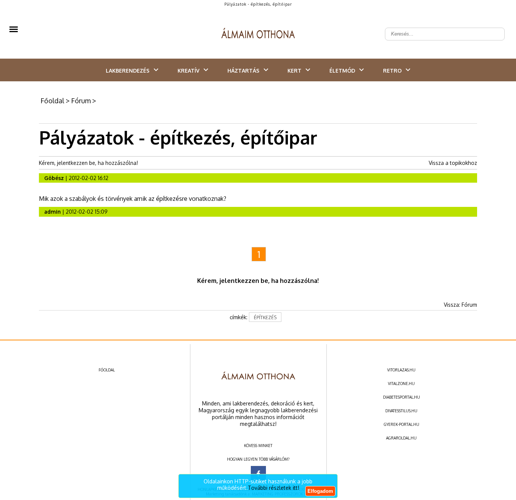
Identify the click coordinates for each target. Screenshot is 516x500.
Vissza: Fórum (460, 304)
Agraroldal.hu (401, 438)
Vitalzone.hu (401, 383)
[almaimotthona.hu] (258, 34)
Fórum (81, 100)
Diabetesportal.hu (401, 397)
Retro (392, 70)
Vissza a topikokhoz (453, 163)
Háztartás (243, 70)
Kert (294, 70)
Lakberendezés (128, 70)
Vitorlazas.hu (401, 370)
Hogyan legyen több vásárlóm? (258, 459)
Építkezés (265, 317)
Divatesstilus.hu (401, 410)
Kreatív (188, 70)
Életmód (342, 70)
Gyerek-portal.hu (401, 424)
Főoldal (52, 100)
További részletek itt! (273, 487)
